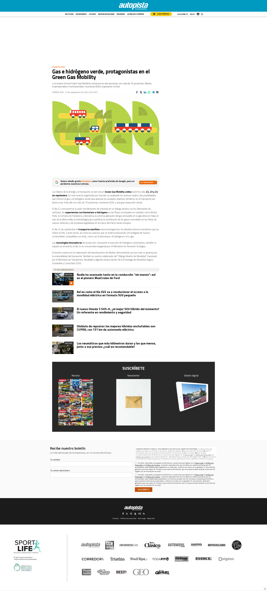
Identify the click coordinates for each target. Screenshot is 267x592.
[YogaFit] (160, 559)
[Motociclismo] (216, 545)
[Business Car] (128, 545)
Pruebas (121, 14)
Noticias (69, 14)
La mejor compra (135, 14)
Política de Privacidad (203, 454)
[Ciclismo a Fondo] (182, 559)
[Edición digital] (191, 396)
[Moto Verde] (196, 545)
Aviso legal (142, 518)
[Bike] (203, 559)
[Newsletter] (133, 402)
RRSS (192, 14)
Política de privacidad (128, 518)
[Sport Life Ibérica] (28, 546)
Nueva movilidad (106, 14)
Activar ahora (147, 182)
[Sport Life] (236, 545)
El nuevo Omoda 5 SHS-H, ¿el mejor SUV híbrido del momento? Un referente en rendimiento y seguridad (118, 311)
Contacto (115, 518)
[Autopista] (133, 6)
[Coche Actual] (109, 545)
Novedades (81, 14)
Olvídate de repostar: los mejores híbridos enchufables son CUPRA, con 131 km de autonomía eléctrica (116, 328)
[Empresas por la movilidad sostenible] (23, 567)
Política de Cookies (143, 456)
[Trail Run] (138, 559)
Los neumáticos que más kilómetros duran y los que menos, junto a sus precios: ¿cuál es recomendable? (116, 345)
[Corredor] (92, 559)
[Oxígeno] (227, 559)
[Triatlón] (117, 559)
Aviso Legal (189, 454)
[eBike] (104, 572)
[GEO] (141, 572)
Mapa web (151, 518)
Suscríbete (182, 14)
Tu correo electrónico (60, 470)
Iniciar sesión (198, 13)
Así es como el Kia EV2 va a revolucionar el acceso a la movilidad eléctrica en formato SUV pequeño (112, 293)
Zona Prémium (163, 14)
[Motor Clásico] (152, 545)
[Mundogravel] (162, 572)
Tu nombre (55, 459)
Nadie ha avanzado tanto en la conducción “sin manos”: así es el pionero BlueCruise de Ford (116, 276)
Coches (92, 14)
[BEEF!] (121, 572)
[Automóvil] (176, 545)
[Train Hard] (86, 572)
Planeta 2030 (58, 66)
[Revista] (75, 402)
